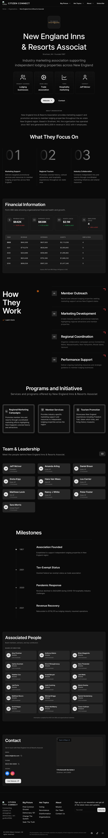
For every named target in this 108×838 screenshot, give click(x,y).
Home (4, 9)
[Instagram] (12, 773)
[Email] (103, 833)
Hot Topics (77, 3)
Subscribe (100, 3)
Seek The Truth (29, 822)
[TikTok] (97, 833)
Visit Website (11, 781)
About (89, 3)
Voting (41, 807)
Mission (59, 807)
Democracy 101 (29, 813)
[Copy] (21, 755)
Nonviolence (44, 810)
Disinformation (45, 814)
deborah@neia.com (12, 756)
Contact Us (60, 814)
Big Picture (64, 3)
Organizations (13, 9)
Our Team (59, 810)
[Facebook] (7, 773)
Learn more (10, 320)
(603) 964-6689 (11, 764)
